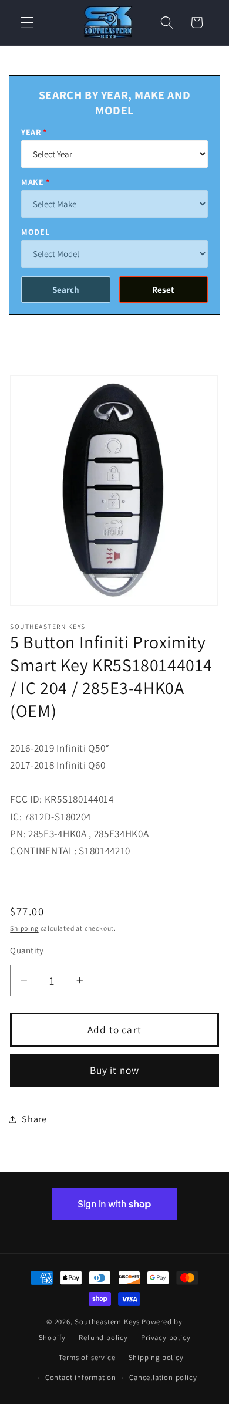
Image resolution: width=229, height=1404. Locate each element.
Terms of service (87, 1357)
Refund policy (103, 1337)
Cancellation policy (163, 1377)
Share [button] (34, 1119)
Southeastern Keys (107, 1322)
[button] (27, 23)
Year (31, 132)
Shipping (24, 927)
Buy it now (115, 1070)
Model (35, 231)
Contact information (80, 1377)
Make (32, 182)
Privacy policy (165, 1337)
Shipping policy (156, 1357)
